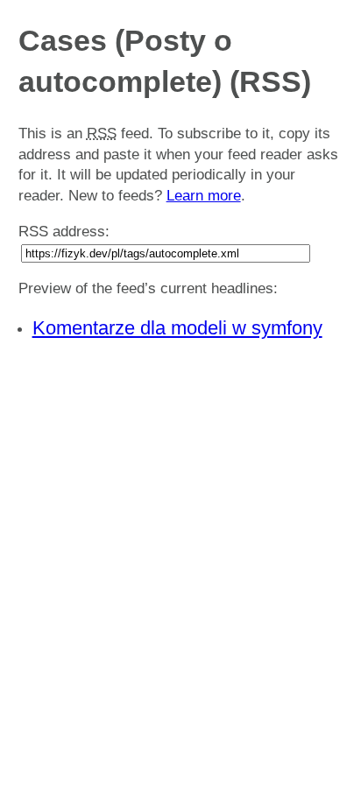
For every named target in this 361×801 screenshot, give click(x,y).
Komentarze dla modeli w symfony (177, 328)
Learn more (203, 195)
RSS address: (64, 231)
